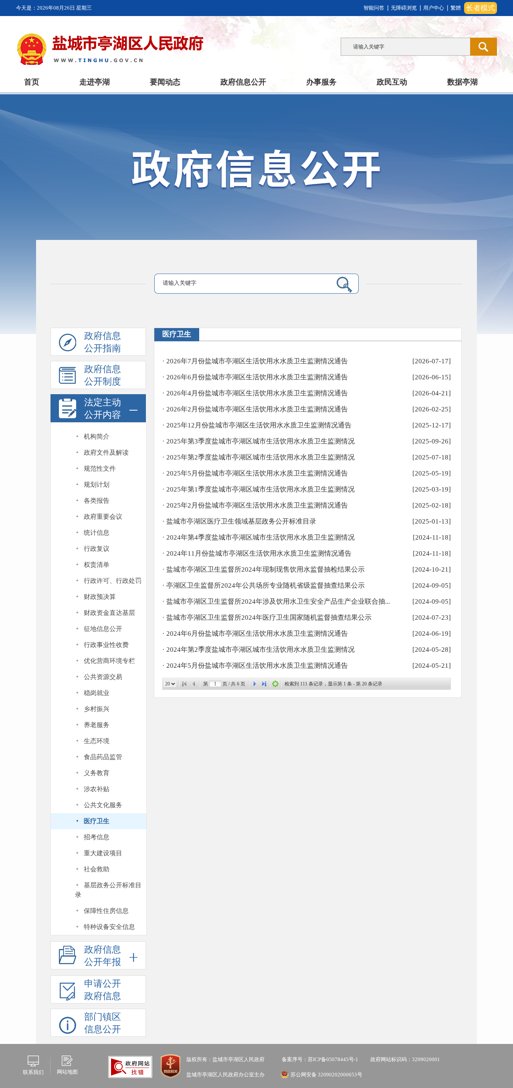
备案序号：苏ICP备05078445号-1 (319, 1059)
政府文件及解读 (106, 452)
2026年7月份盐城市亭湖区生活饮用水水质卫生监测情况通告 (257, 361)
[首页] (184, 684)
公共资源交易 (103, 676)
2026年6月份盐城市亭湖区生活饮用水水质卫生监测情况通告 (257, 377)
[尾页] (264, 684)
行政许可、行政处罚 (112, 580)
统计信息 (96, 532)
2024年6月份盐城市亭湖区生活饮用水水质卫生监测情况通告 (257, 633)
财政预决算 (100, 596)
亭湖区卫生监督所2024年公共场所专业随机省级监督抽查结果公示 (265, 585)
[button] (98, 408)
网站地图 (67, 1072)
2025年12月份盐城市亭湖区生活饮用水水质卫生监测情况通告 (258, 425)
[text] (405, 47)
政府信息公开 (243, 82)
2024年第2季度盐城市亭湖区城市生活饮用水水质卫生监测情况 (260, 649)
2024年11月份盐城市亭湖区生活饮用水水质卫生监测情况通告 (258, 553)
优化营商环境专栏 (109, 660)
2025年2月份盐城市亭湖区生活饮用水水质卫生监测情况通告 (257, 505)
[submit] (483, 47)
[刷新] (275, 684)
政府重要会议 (103, 516)
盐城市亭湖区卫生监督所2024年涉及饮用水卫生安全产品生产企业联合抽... (278, 601)
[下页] (254, 684)
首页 (31, 82)
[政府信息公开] (274, 173)
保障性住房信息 (106, 910)
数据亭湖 (462, 82)
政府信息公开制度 (102, 375)
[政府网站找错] (130, 1067)
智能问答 (374, 8)
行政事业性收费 (106, 644)
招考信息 (96, 837)
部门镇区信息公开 (102, 1023)
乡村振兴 (96, 708)
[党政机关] (170, 1066)
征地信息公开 (103, 628)
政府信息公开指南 (102, 342)
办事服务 (321, 82)
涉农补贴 (96, 789)
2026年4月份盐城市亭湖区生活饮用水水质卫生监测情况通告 (257, 393)
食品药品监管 (103, 757)
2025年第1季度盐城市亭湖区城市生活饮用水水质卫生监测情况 (260, 489)
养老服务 (96, 724)
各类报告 (96, 500)
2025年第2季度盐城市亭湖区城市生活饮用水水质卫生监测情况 (260, 457)
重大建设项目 (103, 853)
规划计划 (96, 484)
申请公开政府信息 (102, 990)
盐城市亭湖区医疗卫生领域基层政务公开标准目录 (241, 521)
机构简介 (96, 436)
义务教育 (96, 773)
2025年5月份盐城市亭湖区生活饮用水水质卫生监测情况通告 (257, 473)
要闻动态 (165, 82)
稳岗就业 (96, 692)
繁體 (455, 8)
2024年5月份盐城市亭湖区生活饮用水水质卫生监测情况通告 (257, 665)
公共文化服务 (103, 805)
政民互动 (392, 82)
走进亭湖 (94, 82)
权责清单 (96, 564)
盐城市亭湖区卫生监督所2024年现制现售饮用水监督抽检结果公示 (265, 569)
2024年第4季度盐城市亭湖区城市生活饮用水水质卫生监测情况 (260, 537)
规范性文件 (100, 468)
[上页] (194, 684)
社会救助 (96, 869)
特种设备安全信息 (109, 926)
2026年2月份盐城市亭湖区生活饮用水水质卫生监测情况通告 (257, 409)
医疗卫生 (96, 821)
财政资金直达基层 (109, 612)
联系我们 (33, 1072)
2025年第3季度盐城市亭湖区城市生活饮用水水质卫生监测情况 (260, 441)
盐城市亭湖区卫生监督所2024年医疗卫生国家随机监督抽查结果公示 (269, 617)
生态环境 (96, 740)
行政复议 (96, 548)
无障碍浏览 (404, 8)
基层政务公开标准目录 (108, 890)
